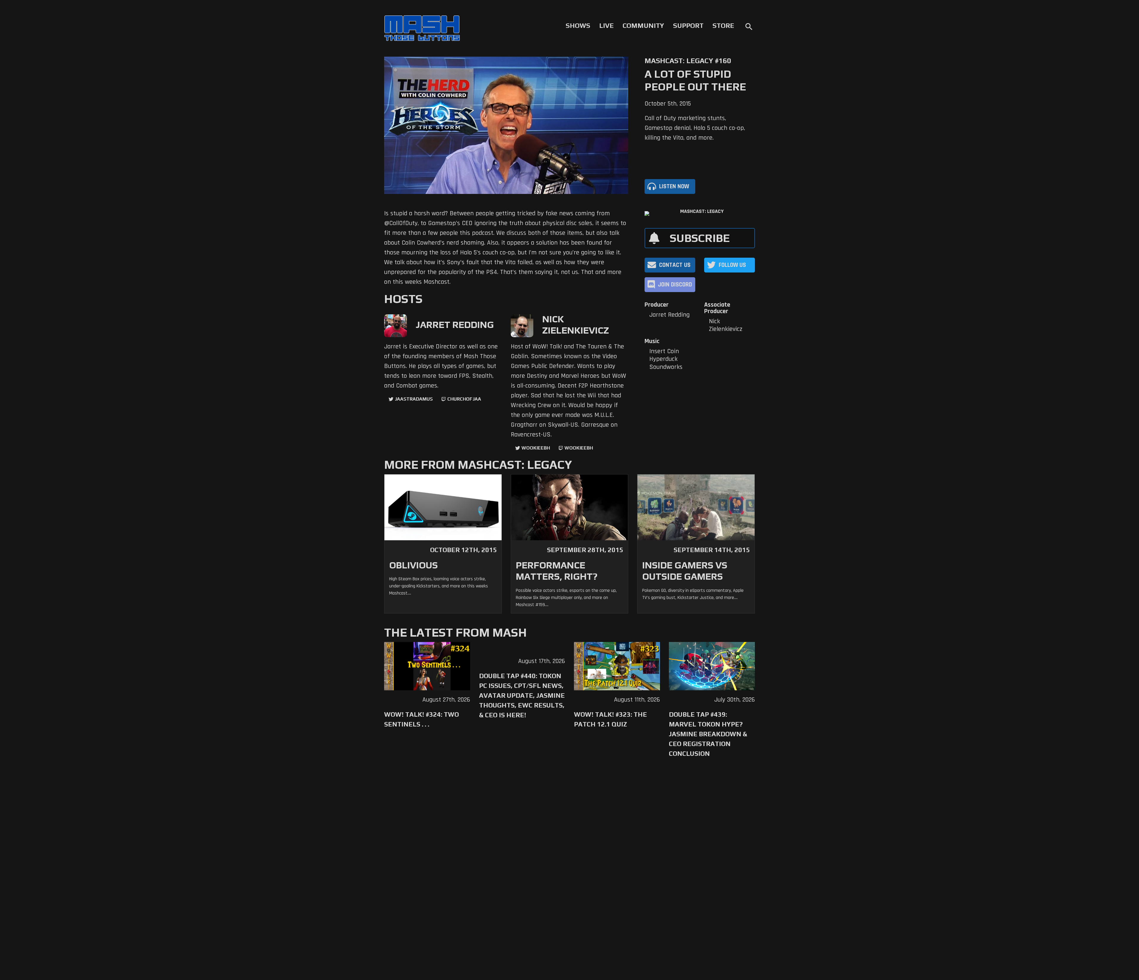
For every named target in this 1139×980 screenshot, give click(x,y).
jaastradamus (414, 399)
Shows (578, 25)
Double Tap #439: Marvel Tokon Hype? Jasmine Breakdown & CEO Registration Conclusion (708, 733)
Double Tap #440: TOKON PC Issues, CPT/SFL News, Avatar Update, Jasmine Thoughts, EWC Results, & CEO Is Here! (522, 695)
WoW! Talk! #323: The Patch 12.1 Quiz (610, 719)
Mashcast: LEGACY (702, 211)
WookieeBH (535, 448)
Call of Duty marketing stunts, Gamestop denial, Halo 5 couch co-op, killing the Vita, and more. (695, 128)
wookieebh (578, 448)
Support (688, 25)
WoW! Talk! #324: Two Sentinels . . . (421, 719)
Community (643, 25)
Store (723, 25)
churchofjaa (464, 399)
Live (606, 25)
